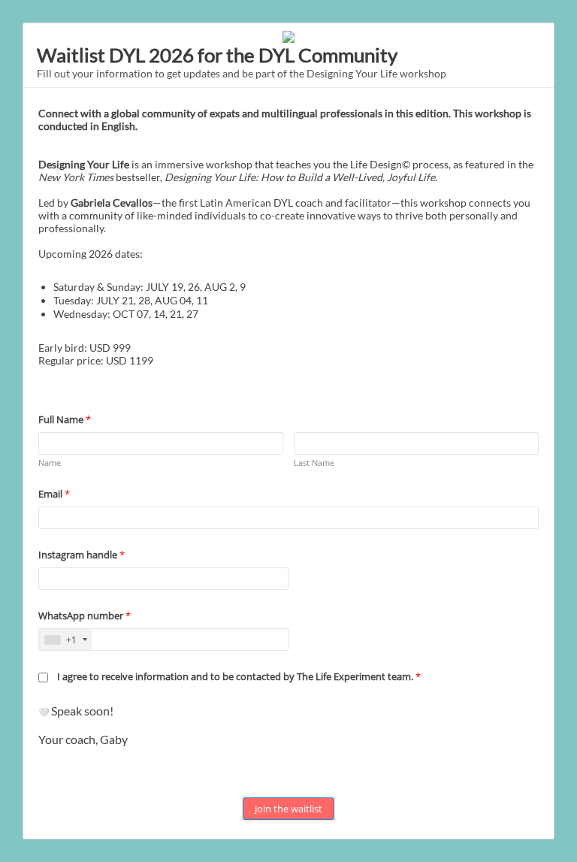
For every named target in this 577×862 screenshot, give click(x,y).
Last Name (314, 462)
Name (49, 462)
